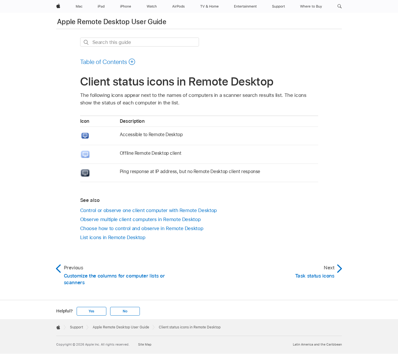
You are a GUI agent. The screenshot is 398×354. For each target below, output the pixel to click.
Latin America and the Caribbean (317, 344)
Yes (91, 311)
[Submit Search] (86, 42)
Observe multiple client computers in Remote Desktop (140, 219)
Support (76, 327)
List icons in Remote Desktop (112, 237)
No (125, 311)
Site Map (145, 344)
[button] (339, 6)
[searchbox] (139, 42)
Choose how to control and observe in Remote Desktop (141, 228)
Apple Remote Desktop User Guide (111, 21)
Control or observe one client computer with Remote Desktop (148, 210)
